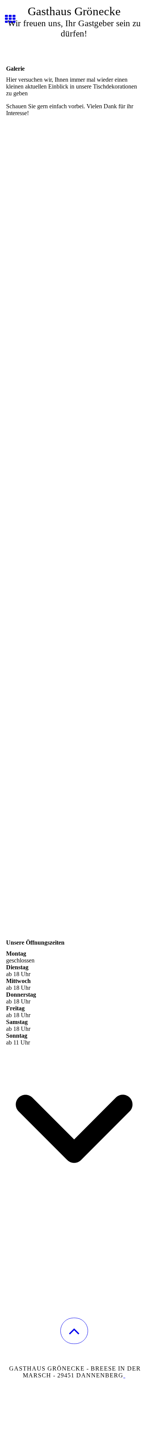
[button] (74, 1331)
